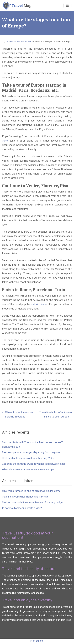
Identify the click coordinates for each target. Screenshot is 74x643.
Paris (5, 140)
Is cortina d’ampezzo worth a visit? (22, 508)
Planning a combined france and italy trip (25, 496)
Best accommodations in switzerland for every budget (33, 502)
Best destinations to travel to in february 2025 (28, 458)
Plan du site (37, 640)
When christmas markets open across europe (28, 469)
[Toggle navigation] (67, 5)
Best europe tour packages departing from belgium (31, 452)
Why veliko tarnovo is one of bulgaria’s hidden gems (31, 490)
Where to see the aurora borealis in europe (19, 414)
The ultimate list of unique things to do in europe (54, 414)
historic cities (38, 304)
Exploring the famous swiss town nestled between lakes (34, 463)
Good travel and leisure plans (19, 42)
